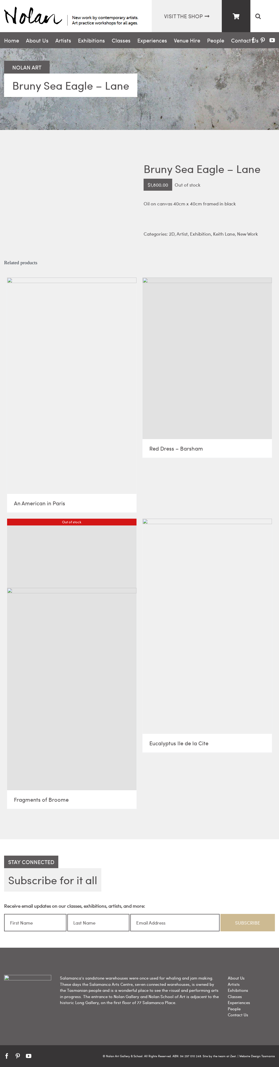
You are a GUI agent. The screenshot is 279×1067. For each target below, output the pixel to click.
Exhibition (200, 233)
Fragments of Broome (41, 799)
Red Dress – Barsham (176, 448)
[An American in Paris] (72, 386)
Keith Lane (224, 233)
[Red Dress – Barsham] (207, 358)
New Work (247, 233)
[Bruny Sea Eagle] (69, 178)
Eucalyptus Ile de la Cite (178, 743)
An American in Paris (39, 503)
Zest (233, 1056)
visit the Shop (183, 16)
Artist (182, 233)
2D (172, 233)
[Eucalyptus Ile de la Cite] (207, 626)
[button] (258, 16)
